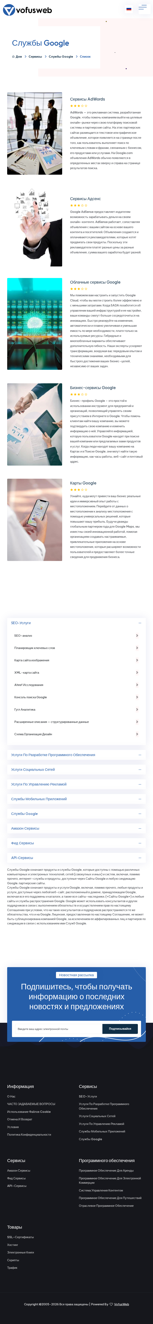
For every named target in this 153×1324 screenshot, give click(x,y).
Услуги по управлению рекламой (39, 784)
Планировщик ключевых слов (34, 648)
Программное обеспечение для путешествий (110, 1198)
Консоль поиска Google (30, 697)
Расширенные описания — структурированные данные (51, 722)
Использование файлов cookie (29, 1112)
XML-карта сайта (26, 672)
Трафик (12, 1268)
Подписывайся (120, 1029)
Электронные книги (20, 1252)
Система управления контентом (101, 1190)
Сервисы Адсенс (85, 198)
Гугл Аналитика (24, 709)
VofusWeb (121, 1304)
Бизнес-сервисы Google (93, 387)
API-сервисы (22, 857)
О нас (11, 1096)
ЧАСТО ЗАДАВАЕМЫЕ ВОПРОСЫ (31, 1104)
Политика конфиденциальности (29, 1134)
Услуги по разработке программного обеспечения (53, 755)
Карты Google (83, 482)
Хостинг (12, 1245)
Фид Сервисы (22, 843)
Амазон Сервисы (25, 828)
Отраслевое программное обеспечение (106, 1206)
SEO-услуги (21, 623)
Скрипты (13, 1260)
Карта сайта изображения (31, 660)
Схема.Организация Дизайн (33, 734)
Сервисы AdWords (87, 99)
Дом (19, 56)
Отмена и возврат (19, 1119)
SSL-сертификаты (20, 1237)
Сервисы (35, 56)
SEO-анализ (23, 635)
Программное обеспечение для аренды (106, 1170)
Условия (13, 1127)
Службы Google (61, 56)
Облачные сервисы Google (95, 282)
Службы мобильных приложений (39, 799)
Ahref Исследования (28, 685)
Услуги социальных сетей (33, 769)
